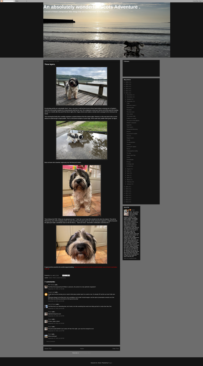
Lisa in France (52, 304)
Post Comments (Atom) (85, 353)
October (129, 99)
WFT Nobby (51, 284)
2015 (127, 197)
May (128, 175)
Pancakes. (129, 109)
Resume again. (130, 107)
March (128, 179)
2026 (127, 82)
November (130, 97)
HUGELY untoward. (131, 122)
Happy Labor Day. (131, 155)
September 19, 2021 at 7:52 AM (56, 289)
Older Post (115, 348)
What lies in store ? (131, 105)
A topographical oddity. (132, 151)
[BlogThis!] (64, 275)
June (128, 173)
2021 (127, 93)
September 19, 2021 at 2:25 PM (56, 316)
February (129, 181)
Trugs (128, 103)
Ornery (128, 157)
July (128, 171)
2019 (127, 188)
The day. (129, 153)
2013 (127, 201)
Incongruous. (130, 166)
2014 (127, 199)
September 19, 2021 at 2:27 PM (56, 330)
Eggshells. (129, 125)
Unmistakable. (130, 159)
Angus (50, 311)
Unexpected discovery (132, 129)
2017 (127, 193)
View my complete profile (130, 258)
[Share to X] (66, 275)
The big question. (131, 142)
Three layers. (130, 127)
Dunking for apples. (131, 146)
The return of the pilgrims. (133, 120)
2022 (127, 90)
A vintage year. (130, 164)
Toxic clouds (130, 114)
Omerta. (129, 144)
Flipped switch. (130, 138)
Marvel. (128, 148)
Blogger (110, 362)
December (130, 94)
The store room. (131, 112)
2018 (127, 191)
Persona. (129, 135)
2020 (127, 186)
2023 (127, 88)
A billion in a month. (131, 118)
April (128, 177)
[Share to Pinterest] (69, 275)
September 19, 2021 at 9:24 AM (56, 301)
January (129, 184)
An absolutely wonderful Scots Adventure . (91, 7)
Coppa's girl (51, 292)
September (130, 101)
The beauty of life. (131, 116)
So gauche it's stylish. (132, 133)
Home (82, 348)
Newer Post (48, 348)
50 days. (129, 161)
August (129, 168)
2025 (127, 84)
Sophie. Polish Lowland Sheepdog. (57, 277)
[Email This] (63, 275)
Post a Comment (51, 341)
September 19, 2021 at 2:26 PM (56, 323)
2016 (127, 195)
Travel (49, 334)
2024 (127, 86)
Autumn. (129, 131)
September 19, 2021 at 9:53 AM (56, 308)
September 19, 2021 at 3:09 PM (56, 338)
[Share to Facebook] (67, 275)
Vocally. (128, 140)
